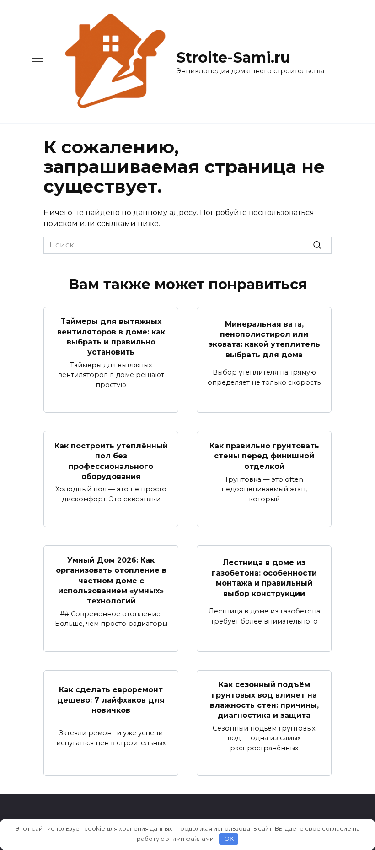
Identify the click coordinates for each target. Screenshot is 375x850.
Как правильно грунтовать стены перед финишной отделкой (264, 456)
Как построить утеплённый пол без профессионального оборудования (111, 460)
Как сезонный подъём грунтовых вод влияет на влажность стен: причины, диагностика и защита (264, 700)
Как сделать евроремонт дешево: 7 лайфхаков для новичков (111, 700)
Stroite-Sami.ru (233, 57)
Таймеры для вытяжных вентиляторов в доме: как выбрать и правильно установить (111, 336)
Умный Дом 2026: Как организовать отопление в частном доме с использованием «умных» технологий (111, 580)
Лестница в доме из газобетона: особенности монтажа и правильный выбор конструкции (264, 577)
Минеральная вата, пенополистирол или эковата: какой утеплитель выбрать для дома (264, 339)
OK (229, 838)
